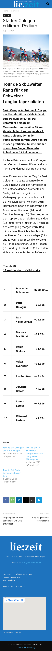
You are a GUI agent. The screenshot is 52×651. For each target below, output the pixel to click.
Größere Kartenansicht (12, 632)
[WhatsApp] (12, 500)
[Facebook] (6, 500)
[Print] (32, 500)
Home (5, 11)
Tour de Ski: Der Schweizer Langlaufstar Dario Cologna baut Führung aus (34, 453)
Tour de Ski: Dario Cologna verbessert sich (12, 473)
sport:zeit (14, 11)
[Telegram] (39, 500)
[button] (5, 4)
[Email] (26, 500)
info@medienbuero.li (31, 562)
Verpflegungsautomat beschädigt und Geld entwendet (13, 520)
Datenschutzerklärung (26, 647)
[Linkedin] (19, 500)
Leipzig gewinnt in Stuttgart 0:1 (40, 519)
